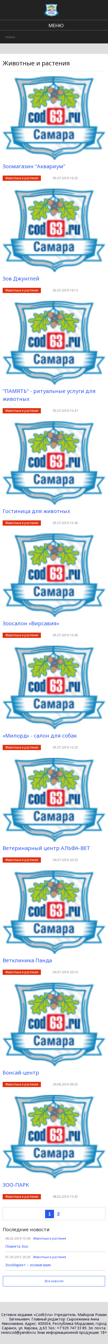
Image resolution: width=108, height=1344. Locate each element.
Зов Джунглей (21, 278)
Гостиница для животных (36, 511)
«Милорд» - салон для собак (40, 735)
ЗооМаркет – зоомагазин (28, 1264)
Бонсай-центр (21, 1072)
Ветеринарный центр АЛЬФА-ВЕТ (46, 848)
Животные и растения (21, 178)
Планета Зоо (16, 1246)
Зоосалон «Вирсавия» (31, 623)
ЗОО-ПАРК (16, 1184)
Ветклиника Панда (27, 960)
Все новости (54, 1281)
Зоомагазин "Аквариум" (34, 166)
